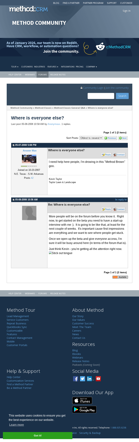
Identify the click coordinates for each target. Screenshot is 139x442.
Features (52, 66)
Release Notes (57, 74)
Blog (56, 3)
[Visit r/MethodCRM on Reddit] (123, 47)
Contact (121, 155)
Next (124, 138)
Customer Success (83, 323)
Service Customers (18, 319)
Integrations (67, 66)
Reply (108, 155)
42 (32, 178)
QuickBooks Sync (17, 327)
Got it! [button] (38, 435)
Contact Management (19, 338)
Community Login (93, 87)
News (75, 334)
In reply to (121, 199)
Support (112, 3)
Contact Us (78, 338)
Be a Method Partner (19, 388)
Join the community (117, 87)
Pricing (79, 66)
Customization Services (20, 380)
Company (91, 66)
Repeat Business (16, 323)
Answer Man (30, 150)
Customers (27, 66)
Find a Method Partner (20, 384)
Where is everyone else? (100, 107)
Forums (42, 74)
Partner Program (93, 3)
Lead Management (18, 316)
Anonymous (54, 124)
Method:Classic (43, 107)
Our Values (78, 319)
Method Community (21, 107)
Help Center (15, 74)
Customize (126, 3)
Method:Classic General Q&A (69, 107)
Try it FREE (116, 60)
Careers (76, 330)
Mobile (11, 341)
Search (122, 96)
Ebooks (76, 354)
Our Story (77, 316)
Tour (15, 66)
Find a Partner (71, 3)
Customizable (15, 330)
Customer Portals (17, 345)
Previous (112, 138)
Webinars (30, 74)
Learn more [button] (16, 424)
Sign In (126, 10)
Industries (39, 66)
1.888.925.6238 (118, 427)
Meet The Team (81, 327)
